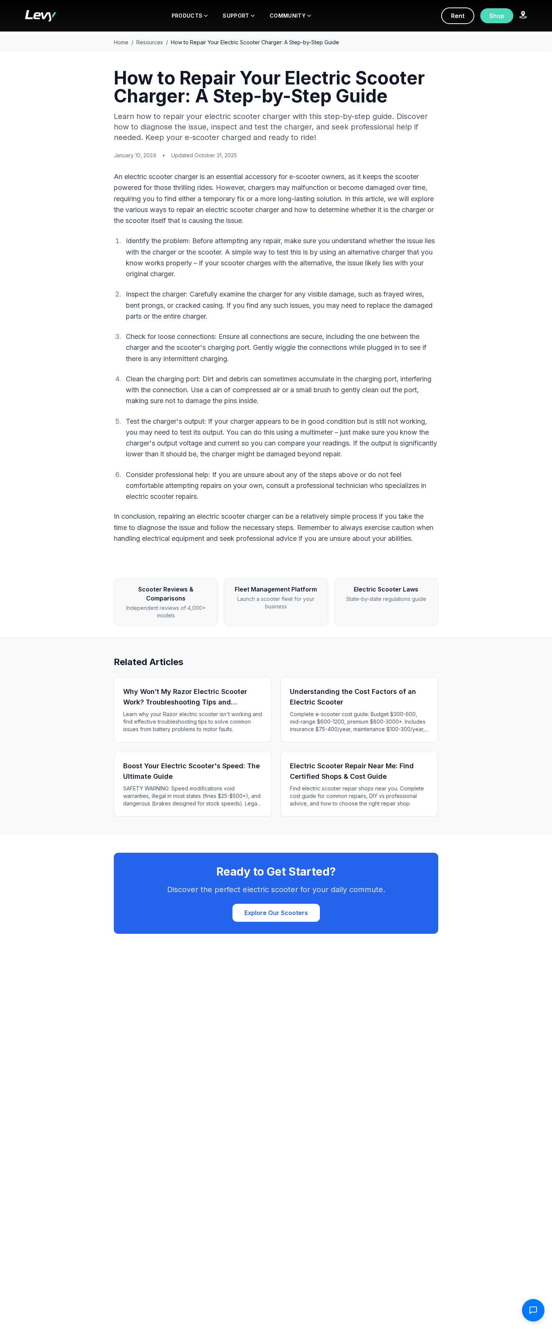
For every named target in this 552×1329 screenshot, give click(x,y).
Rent (458, 16)
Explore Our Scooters (276, 913)
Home (121, 42)
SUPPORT (236, 15)
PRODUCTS (187, 15)
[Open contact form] (533, 1310)
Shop (496, 16)
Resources (149, 42)
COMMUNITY (288, 15)
